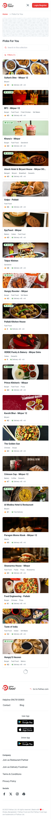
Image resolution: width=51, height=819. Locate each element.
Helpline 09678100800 (13, 699)
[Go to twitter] (10, 794)
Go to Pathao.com (40, 689)
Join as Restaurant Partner (15, 760)
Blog (22, 705)
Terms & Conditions (12, 774)
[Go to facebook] (4, 794)
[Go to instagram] (17, 794)
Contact (6, 705)
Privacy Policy (9, 781)
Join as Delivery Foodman (15, 767)
